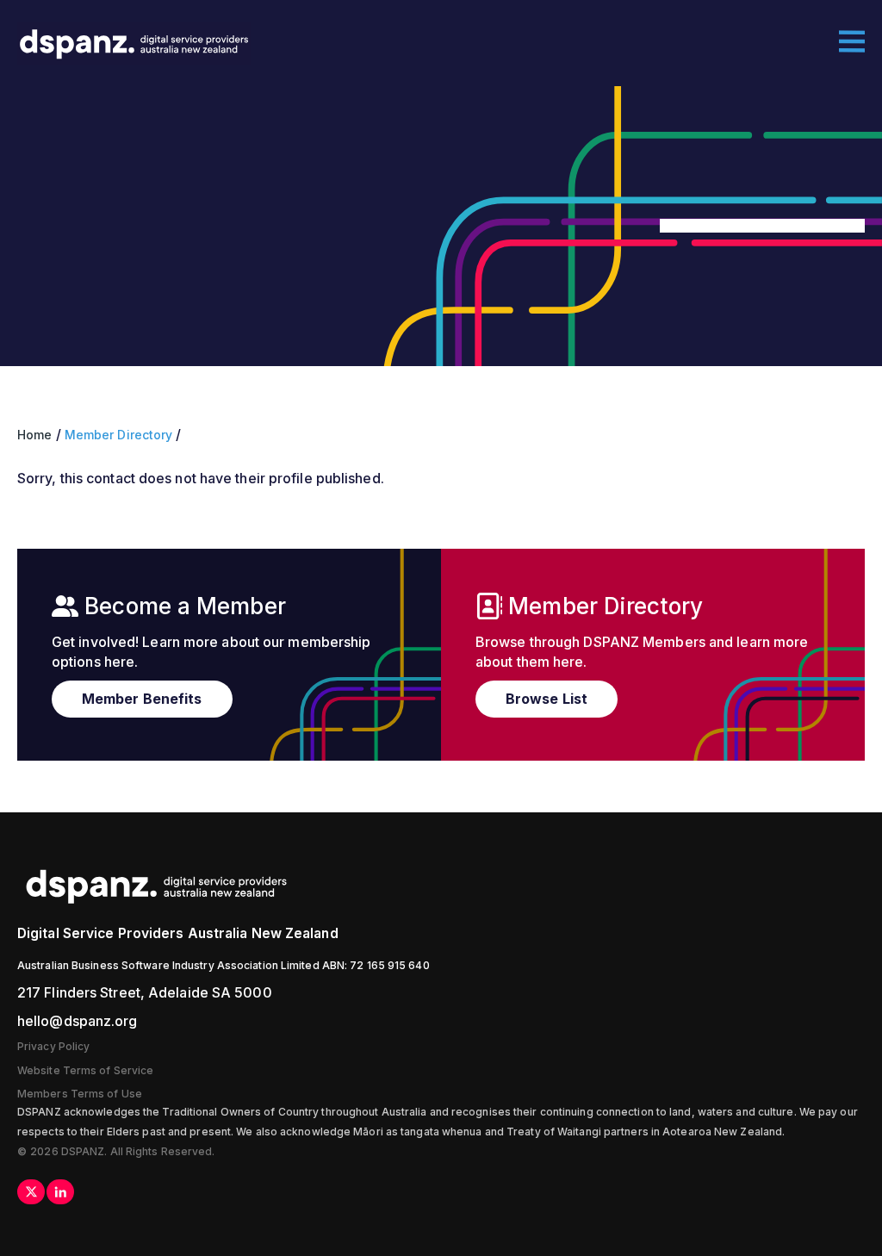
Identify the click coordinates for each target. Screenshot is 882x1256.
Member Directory (119, 434)
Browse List (546, 698)
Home (34, 434)
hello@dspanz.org (77, 1020)
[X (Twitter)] (31, 1191)
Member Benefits (142, 698)
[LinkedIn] (60, 1191)
